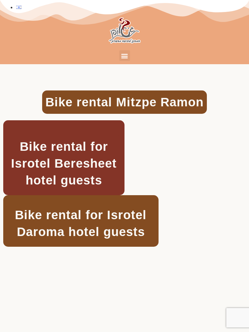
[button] (124, 55)
